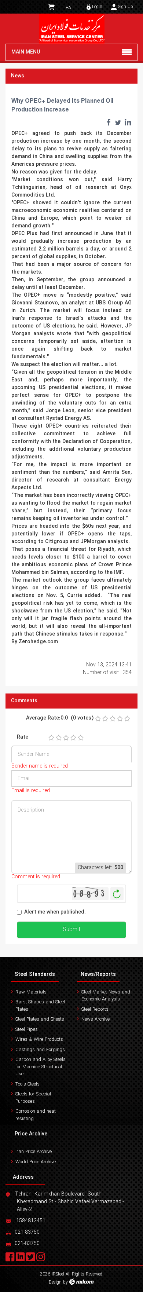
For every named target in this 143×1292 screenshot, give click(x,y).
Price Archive (31, 1134)
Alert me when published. (55, 912)
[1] (51, 738)
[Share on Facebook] (108, 122)
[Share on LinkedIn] (127, 122)
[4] (73, 738)
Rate (22, 737)
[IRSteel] (72, 29)
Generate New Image (117, 893)
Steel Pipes (26, 1029)
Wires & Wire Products (39, 1039)
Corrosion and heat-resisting (36, 1115)
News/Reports (98, 974)
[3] (66, 738)
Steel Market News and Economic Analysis (105, 995)
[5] (80, 738)
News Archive (95, 1019)
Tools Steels (27, 1084)
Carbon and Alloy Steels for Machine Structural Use (40, 1067)
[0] (98, 718)
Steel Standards (35, 974)
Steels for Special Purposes (33, 1097)
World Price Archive (35, 1162)
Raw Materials (31, 992)
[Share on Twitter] (118, 122)
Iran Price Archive (33, 1152)
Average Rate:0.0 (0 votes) (60, 718)
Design (55, 1282)
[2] (58, 738)
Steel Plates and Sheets (39, 1019)
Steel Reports (95, 1009)
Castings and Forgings (40, 1050)
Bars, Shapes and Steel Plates (40, 1005)
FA (68, 8)
